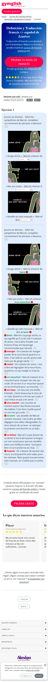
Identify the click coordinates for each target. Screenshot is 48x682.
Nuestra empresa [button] (9, 623)
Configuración (26, 676)
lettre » (24, 606)
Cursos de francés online (20, 16)
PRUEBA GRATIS (24, 503)
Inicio (4, 16)
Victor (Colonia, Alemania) (16, 529)
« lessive (24, 599)
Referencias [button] (7, 642)
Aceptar (39, 676)
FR (31, 100)
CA (39, 100)
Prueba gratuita (12, 11)
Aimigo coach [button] (8, 635)
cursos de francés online (24, 489)
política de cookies (33, 670)
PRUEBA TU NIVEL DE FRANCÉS (24, 62)
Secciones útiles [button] (9, 648)
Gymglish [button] (6, 629)
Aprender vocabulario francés (17, 19)
